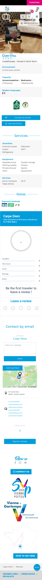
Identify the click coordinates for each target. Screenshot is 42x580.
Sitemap (19, 567)
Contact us (22, 471)
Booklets (8, 576)
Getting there (12, 368)
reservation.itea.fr (15, 407)
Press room (28, 574)
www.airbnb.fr (14, 402)
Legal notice (8, 567)
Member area (11, 574)
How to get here (25, 556)
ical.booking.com (15, 404)
